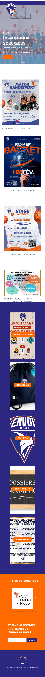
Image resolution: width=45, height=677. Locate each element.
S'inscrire (8, 57)
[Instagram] (25, 658)
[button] (14, 598)
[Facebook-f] (20, 658)
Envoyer (32, 640)
